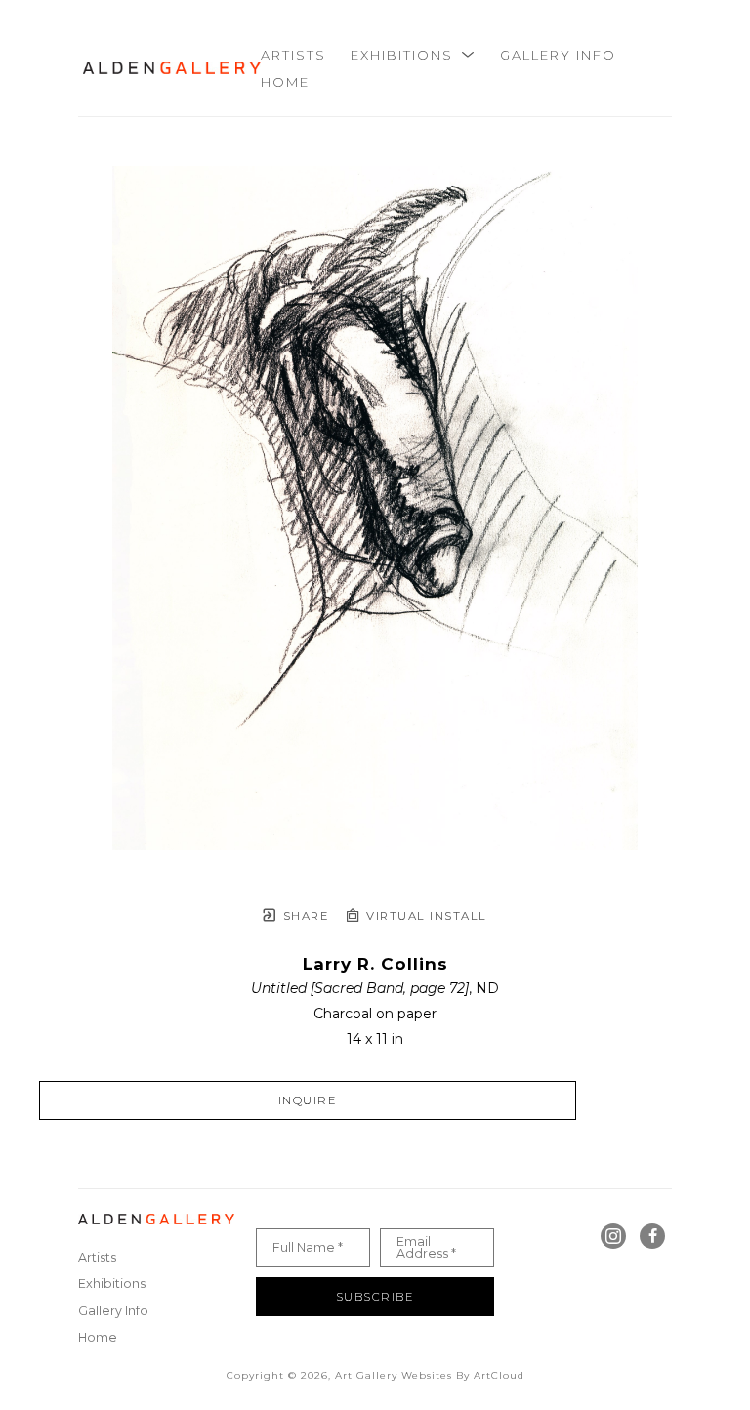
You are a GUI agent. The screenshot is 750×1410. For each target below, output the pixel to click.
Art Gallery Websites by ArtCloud (429, 1375)
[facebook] (652, 1236)
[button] (413, 54)
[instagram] (613, 1236)
